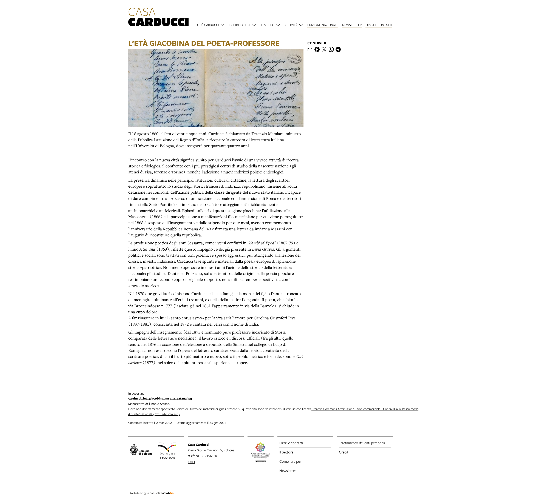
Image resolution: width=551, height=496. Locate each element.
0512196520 (208, 455)
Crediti (344, 452)
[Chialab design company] (152, 489)
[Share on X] (324, 49)
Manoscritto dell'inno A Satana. (160, 398)
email (191, 462)
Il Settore (286, 452)
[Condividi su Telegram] (338, 49)
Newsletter (287, 470)
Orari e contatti (291, 442)
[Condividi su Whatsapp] (331, 49)
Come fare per (290, 461)
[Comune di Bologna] (141, 450)
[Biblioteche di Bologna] (167, 451)
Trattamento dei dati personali (362, 442)
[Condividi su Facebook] (317, 49)
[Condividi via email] (310, 49)
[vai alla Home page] (158, 18)
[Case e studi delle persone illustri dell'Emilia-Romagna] (261, 452)
